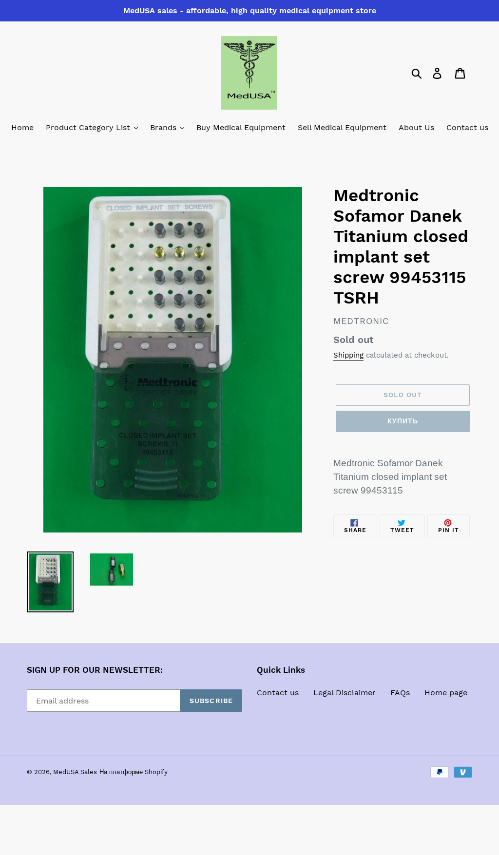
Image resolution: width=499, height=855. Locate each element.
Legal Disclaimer (344, 692)
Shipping (348, 355)
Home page (445, 692)
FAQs (400, 692)
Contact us (278, 692)
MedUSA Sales (75, 772)
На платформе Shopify (133, 772)
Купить (403, 421)
